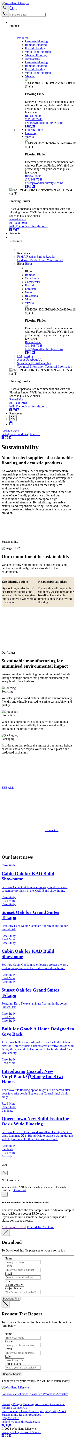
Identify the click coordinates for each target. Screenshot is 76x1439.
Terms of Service (30, 1432)
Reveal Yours (33, 115)
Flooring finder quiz (31, 1411)
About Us (23, 359)
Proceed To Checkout (40, 1227)
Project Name (13, 1288)
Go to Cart (19, 1190)
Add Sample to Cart (14, 1227)
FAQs (21, 356)
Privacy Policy (10, 1432)
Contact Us (20, 1407)
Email (8, 1273)
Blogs (28, 263)
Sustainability (25, 363)
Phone (8, 1266)
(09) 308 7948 (33, 119)
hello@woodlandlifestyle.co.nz (44, 122)
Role (8, 1281)
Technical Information (31, 366)
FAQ (54, 1411)
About (62, 1411)
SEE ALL (8, 787)
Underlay (28, 1404)
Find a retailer (10, 1411)
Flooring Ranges (12, 1404)
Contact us (51, 830)
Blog (48, 1411)
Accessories (42, 1404)
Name (8, 1258)
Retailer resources (30, 1414)
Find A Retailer (27, 256)
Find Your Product (29, 260)
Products (22, 37)
